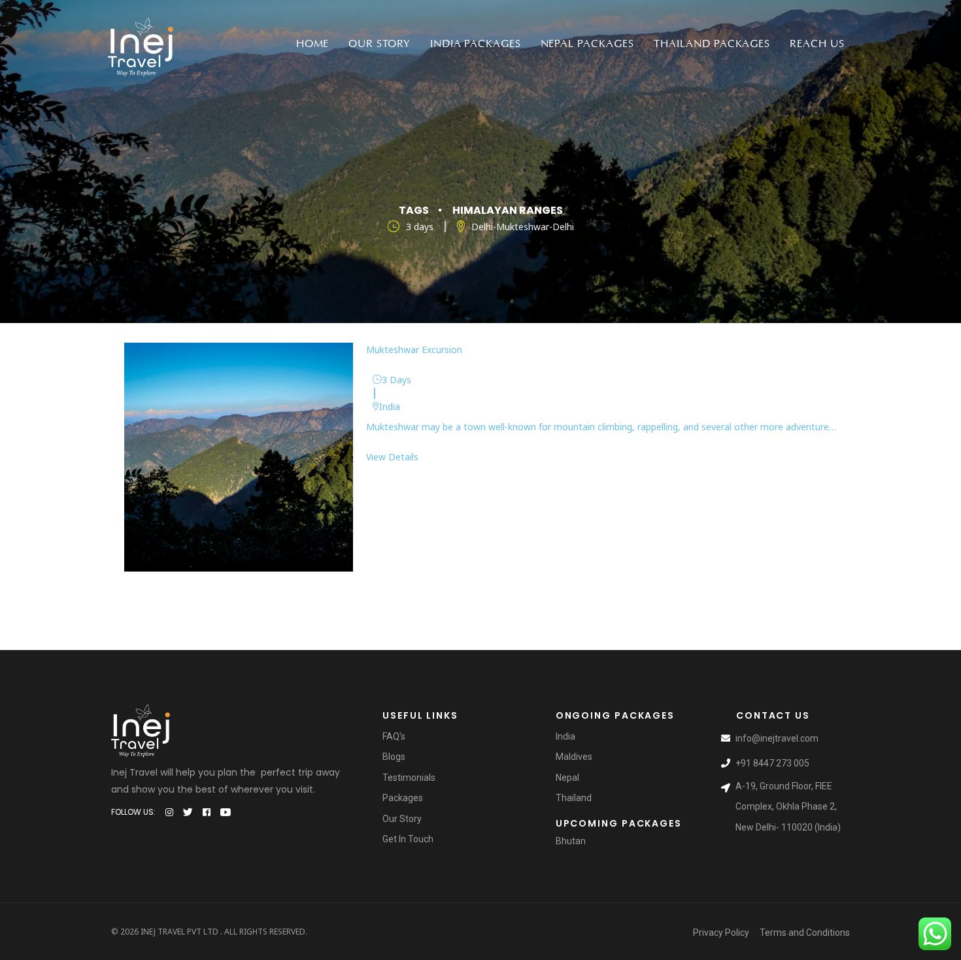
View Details (392, 457)
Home (312, 44)
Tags (414, 210)
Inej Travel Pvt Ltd (179, 931)
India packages (475, 44)
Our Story (379, 44)
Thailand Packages (712, 44)
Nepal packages (587, 44)
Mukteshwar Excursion (414, 349)
